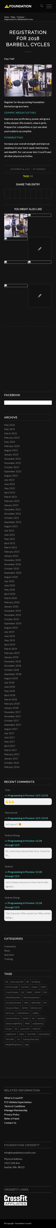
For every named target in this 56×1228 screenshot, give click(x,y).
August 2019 (11, 627)
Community (10, 946)
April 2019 (9, 644)
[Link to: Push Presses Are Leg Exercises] (39, 249)
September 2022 (12, 471)
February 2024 (12, 446)
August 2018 (11, 678)
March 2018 (10, 699)
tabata (21, 1034)
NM (33, 1018)
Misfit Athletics (23, 1013)
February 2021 (12, 551)
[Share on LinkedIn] (28, 193)
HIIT (45, 1003)
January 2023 (11, 454)
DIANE (29, 992)
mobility (36, 1013)
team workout (44, 1034)
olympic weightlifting (14, 1023)
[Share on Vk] (38, 193)
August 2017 (11, 729)
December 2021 (12, 509)
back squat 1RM (17, 982)
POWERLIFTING (13, 137)
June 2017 (9, 737)
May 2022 (9, 488)
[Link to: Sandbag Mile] (16, 272)
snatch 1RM (25, 1029)
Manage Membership (15, 1110)
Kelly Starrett (35, 1008)
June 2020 (9, 585)
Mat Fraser (10, 1013)
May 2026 (9, 425)
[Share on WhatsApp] (17, 193)
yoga (26, 1044)
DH (22, 992)
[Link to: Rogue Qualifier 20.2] (39, 295)
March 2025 (10, 433)
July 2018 (9, 682)
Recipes (9, 1029)
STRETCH (36, 1029)
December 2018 (12, 661)
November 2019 (12, 615)
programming (38, 1023)
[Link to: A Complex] (16, 225)
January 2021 (11, 555)
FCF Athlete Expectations (18, 1102)
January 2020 (11, 606)
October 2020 (11, 568)
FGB (45, 992)
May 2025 (9, 429)
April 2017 (9, 745)
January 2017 (11, 758)
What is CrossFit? (13, 1097)
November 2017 (12, 716)
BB (31, 176)
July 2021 (9, 530)
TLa (18, 1039)
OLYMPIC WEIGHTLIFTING (20, 112)
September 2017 (12, 724)
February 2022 (12, 501)
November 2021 (12, 513)
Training (8, 959)
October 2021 (11, 517)
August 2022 (11, 475)
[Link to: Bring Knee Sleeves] (39, 225)
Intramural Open (12, 1008)
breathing (36, 982)
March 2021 (10, 547)
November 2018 (12, 665)
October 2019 (11, 619)
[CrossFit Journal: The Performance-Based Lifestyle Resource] (16, 1204)
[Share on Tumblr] (33, 193)
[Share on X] (12, 193)
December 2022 (12, 458)
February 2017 (12, 754)
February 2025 (12, 437)
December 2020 (12, 560)
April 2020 (9, 593)
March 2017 (10, 750)
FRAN (26, 1003)
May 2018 (9, 691)
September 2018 (12, 674)
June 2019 (9, 636)
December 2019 (12, 610)
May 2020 (9, 589)
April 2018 (9, 695)
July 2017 (9, 733)
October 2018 (11, 669)
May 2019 (9, 640)
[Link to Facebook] (40, 1223)
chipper (34, 987)
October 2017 (11, 720)
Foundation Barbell (13, 1003)
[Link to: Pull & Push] (16, 295)
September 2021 (12, 522)
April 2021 (9, 543)
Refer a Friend (11, 1118)
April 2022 (9, 492)
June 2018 (9, 686)
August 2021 (11, 526)
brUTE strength (12, 987)
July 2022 (9, 479)
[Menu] (47, 6)
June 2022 (9, 484)
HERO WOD (36, 1003)
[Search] (40, 6)
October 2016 (11, 762)
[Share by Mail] (49, 193)
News (7, 950)
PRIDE (27, 1023)
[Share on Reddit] (43, 193)
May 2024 (9, 441)
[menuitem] (40, 6)
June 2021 (9, 534)
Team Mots (31, 1034)
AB (7, 982)
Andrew (41, 169)
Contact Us (10, 1122)
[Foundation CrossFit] (23, 6)
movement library (13, 1018)
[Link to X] (49, 1223)
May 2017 (9, 741)
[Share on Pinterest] (22, 193)
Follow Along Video (13, 997)
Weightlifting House (14, 1044)
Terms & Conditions (14, 1106)
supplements (11, 1034)
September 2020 (12, 572)
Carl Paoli (24, 987)
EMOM (37, 992)
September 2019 (12, 623)
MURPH (26, 1018)
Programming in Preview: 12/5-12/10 (28, 795)
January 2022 (11, 505)
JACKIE (25, 1008)
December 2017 (12, 712)
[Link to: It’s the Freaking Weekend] (16, 249)
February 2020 (12, 602)
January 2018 (11, 707)
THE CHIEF (10, 1039)
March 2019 (10, 648)
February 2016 (12, 767)
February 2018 (12, 703)
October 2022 (11, 467)
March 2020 (10, 598)
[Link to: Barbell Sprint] (39, 272)
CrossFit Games (12, 992)
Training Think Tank (31, 1039)
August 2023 (11, 450)
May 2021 (9, 539)
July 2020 (9, 581)
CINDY (43, 987)
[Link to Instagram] (44, 1223)
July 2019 (9, 631)
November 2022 (12, 463)
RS (16, 1029)
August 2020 (11, 577)
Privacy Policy (11, 1114)
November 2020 (12, 564)
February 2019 (12, 653)
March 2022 (10, 496)
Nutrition (9, 954)
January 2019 (11, 657)
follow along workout (31, 997)
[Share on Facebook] (7, 193)
